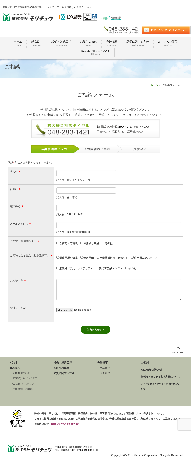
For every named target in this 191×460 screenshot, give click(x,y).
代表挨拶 (105, 367)
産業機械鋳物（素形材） (113, 257)
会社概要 (111, 43)
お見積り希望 (91, 243)
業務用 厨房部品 (21, 373)
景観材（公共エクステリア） (76, 268)
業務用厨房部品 (68, 257)
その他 (108, 243)
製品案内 (36, 43)
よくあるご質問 (168, 43)
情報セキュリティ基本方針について (160, 376)
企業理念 (105, 373)
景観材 (25, 378)
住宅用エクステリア (146, 257)
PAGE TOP (177, 352)
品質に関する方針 (137, 43)
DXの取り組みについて (95, 52)
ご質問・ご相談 (68, 243)
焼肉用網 (88, 257)
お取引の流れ (88, 43)
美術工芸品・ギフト (110, 268)
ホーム (18, 43)
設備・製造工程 (61, 43)
